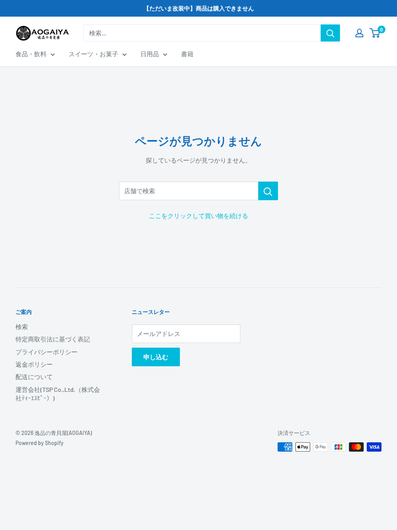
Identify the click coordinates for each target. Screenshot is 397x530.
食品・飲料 (31, 53)
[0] (375, 33)
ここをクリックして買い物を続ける (198, 215)
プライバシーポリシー (47, 351)
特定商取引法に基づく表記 (53, 339)
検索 (22, 326)
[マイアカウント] (359, 33)
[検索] (330, 33)
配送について (34, 376)
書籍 (187, 53)
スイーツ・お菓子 (93, 53)
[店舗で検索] (268, 191)
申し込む (155, 356)
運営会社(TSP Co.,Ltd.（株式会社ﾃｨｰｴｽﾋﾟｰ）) (58, 394)
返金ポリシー (34, 364)
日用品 (149, 53)
